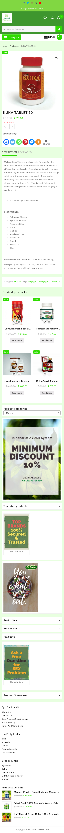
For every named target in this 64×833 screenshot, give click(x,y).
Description (9, 152)
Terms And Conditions (12, 726)
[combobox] (32, 412)
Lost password (8, 752)
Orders (5, 745)
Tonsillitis (55, 281)
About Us (6, 712)
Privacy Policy (8, 722)
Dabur (5, 769)
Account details (9, 749)
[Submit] (58, 29)
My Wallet (6, 742)
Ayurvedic (6, 765)
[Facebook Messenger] (32, 140)
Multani (17, 281)
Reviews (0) (25, 152)
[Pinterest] (25, 140)
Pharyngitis (44, 281)
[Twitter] (12, 140)
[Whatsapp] (19, 140)
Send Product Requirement (15, 719)
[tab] (10, 152)
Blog (4, 738)
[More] (38, 140)
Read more (17, 340)
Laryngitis (33, 281)
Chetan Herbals (9, 772)
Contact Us (7, 715)
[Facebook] (6, 140)
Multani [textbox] (31, 413)
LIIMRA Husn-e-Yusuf (12, 776)
